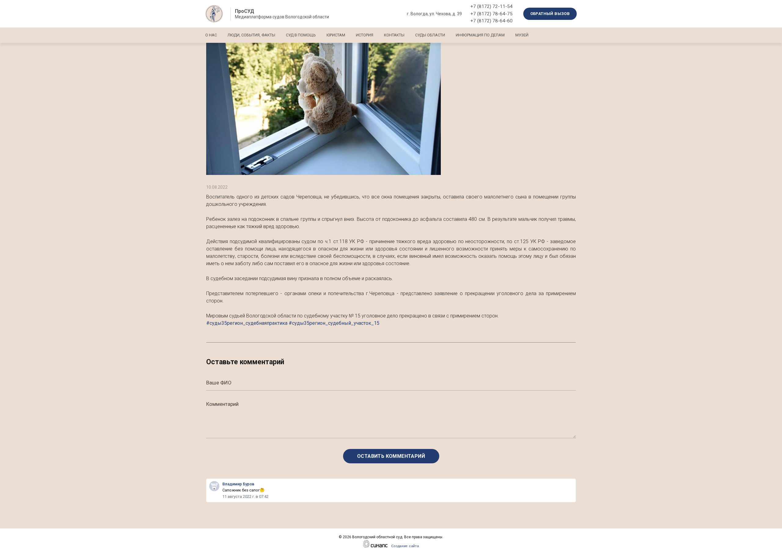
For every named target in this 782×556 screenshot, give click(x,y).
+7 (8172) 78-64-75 (491, 14)
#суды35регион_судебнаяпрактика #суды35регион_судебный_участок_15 (292, 323)
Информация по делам (480, 35)
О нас (211, 35)
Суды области (430, 35)
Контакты (394, 35)
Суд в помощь (301, 35)
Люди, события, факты (251, 35)
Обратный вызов (550, 13)
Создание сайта (405, 546)
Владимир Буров (238, 484)
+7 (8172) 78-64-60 (491, 21)
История (364, 35)
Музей (521, 35)
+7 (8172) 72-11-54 (491, 6)
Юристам (336, 35)
